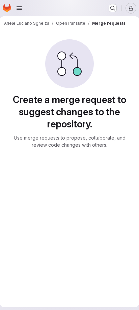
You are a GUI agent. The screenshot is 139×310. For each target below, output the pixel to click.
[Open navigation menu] (19, 8)
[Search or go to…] (113, 8)
